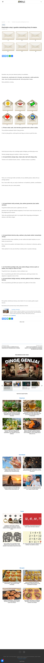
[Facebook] (20, 652)
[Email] (24, 652)
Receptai (22, 568)
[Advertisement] (22, 331)
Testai (22, 511)
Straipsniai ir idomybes (22, 658)
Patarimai (22, 398)
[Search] (41, 1)
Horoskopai (22, 454)
